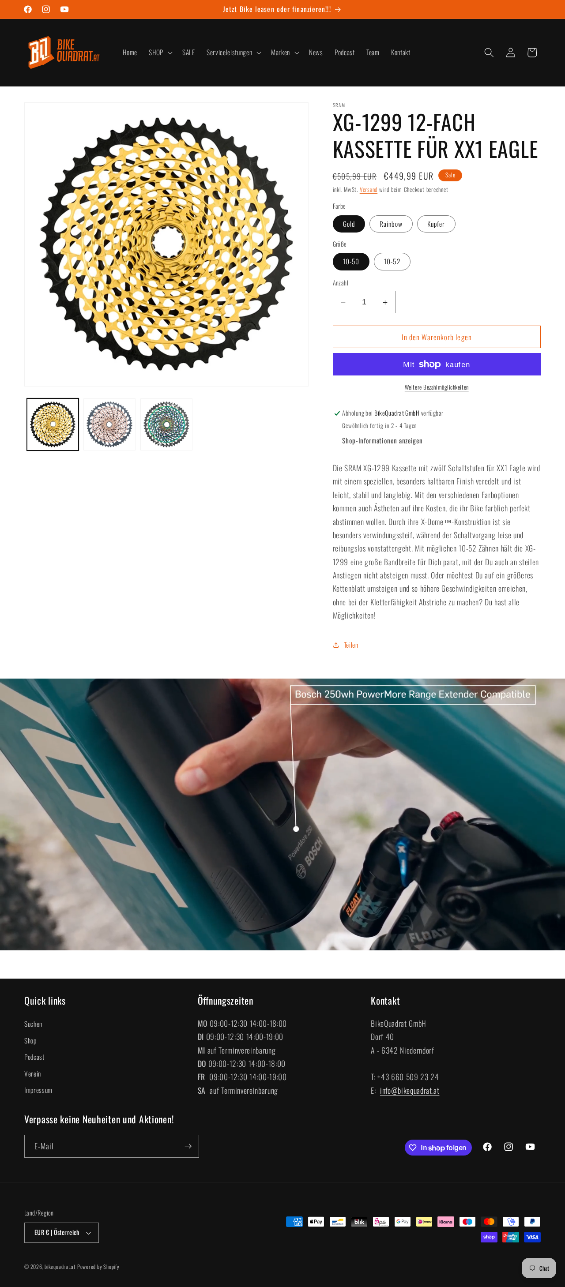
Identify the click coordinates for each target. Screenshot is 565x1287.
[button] (160, 52)
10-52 (392, 261)
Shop (30, 1040)
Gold (349, 224)
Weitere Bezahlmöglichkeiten (437, 387)
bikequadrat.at (60, 1266)
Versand (368, 189)
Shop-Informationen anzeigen (382, 440)
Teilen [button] (351, 644)
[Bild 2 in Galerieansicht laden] (109, 424)
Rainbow (391, 224)
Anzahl (341, 283)
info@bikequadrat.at (410, 1090)
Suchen (33, 1023)
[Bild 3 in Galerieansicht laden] (166, 424)
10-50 (351, 261)
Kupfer (436, 224)
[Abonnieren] (188, 1146)
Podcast (34, 1057)
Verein (32, 1073)
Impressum (38, 1090)
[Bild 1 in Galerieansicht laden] (53, 424)
